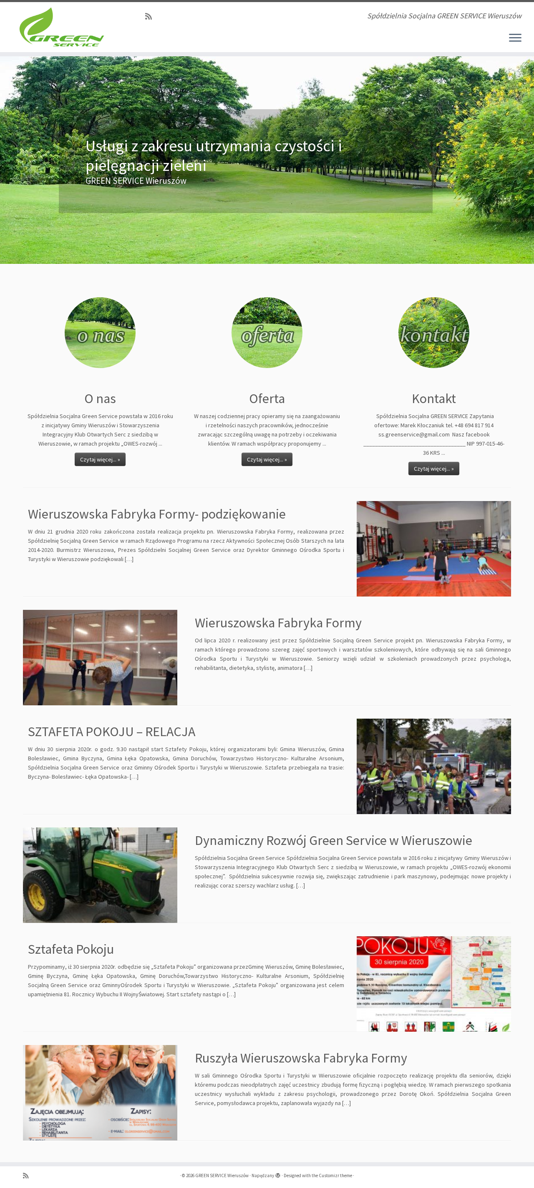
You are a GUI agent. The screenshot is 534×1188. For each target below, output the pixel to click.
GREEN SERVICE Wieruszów (222, 1175)
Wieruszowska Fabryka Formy (278, 622)
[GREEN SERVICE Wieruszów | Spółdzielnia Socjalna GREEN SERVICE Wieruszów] (61, 27)
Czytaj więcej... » (100, 459)
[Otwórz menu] (515, 38)
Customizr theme (335, 1175)
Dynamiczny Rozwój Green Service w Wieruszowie (333, 840)
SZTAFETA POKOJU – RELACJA (111, 731)
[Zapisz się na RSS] (151, 16)
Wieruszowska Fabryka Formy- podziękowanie (157, 514)
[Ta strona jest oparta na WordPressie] (278, 1174)
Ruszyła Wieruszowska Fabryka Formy (301, 1058)
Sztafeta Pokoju (71, 949)
